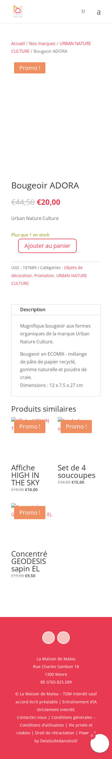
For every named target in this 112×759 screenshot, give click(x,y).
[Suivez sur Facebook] (48, 637)
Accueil (18, 43)
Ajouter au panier (47, 246)
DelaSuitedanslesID (59, 741)
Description (32, 309)
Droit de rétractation (54, 732)
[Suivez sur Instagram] (63, 637)
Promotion (44, 275)
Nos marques (42, 43)
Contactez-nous (32, 717)
